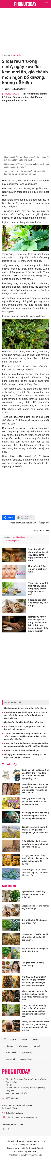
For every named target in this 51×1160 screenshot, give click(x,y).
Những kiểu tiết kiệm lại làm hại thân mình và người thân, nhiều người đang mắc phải (35, 995)
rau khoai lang (19, 537)
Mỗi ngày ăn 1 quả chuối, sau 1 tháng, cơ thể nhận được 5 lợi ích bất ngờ (25, 755)
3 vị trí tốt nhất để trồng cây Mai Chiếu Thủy (35, 921)
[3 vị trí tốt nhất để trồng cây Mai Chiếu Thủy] (11, 925)
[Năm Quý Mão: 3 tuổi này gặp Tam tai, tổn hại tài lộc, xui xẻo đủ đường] (11, 803)
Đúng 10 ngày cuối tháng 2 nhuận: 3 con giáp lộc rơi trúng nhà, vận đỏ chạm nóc (35, 830)
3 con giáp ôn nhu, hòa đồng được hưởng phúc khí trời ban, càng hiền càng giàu (35, 815)
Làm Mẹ (35, 1040)
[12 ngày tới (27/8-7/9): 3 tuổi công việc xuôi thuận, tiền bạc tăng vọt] (11, 939)
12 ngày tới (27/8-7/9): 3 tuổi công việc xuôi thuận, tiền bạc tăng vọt (35, 937)
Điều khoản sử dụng (17, 1155)
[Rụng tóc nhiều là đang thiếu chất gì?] (11, 967)
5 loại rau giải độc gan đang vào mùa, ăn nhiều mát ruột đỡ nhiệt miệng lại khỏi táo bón (26, 158)
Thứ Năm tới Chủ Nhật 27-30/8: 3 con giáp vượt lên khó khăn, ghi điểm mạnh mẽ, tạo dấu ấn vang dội (34, 981)
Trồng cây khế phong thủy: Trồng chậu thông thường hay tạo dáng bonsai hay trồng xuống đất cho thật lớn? (34, 1011)
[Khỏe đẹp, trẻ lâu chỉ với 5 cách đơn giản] (14, 572)
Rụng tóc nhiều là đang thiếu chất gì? (21, 750)
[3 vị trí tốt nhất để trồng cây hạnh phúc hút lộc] (11, 953)
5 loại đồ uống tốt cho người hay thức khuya (38, 603)
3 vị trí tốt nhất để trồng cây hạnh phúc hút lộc (35, 949)
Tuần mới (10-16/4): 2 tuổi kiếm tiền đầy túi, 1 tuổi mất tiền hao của (35, 872)
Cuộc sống (27, 1053)
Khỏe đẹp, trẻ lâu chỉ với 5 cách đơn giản (37, 569)
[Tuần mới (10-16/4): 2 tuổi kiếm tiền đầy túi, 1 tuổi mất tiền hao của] (11, 874)
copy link (45, 523)
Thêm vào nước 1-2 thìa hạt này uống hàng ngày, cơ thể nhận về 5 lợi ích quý (38, 589)
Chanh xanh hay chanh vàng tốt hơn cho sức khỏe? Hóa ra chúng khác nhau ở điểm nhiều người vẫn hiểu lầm (25, 736)
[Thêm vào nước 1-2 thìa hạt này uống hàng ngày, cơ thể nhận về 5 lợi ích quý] (14, 589)
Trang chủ (6, 55)
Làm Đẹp (10, 1046)
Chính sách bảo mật (34, 1155)
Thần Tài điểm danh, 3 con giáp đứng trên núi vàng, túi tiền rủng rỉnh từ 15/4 (35, 844)
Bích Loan (44, 531)
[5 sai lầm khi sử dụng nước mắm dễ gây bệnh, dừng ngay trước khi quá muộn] (14, 555)
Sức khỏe (17, 55)
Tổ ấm (24, 1040)
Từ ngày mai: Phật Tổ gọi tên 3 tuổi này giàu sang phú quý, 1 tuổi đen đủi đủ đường (35, 859)
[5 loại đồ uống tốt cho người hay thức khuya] (14, 606)
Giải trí (36, 1046)
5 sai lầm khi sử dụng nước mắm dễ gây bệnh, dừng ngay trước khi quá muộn (38, 555)
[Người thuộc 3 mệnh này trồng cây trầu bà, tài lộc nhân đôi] (11, 896)
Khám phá (10, 1059)
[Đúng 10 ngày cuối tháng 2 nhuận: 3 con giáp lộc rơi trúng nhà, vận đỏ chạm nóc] (11, 832)
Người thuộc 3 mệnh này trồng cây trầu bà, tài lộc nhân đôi (33, 894)
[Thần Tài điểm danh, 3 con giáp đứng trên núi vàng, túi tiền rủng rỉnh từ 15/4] (11, 846)
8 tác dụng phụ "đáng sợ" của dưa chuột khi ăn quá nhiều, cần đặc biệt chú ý (26, 165)
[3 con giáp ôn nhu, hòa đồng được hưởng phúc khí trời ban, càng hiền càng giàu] (11, 817)
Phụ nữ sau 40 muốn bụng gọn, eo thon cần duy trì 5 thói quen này (24, 727)
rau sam (30, 537)
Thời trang (11, 1053)
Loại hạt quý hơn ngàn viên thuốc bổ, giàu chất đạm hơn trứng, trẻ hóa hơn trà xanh (24, 172)
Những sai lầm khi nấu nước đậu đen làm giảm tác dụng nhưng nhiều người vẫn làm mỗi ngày (26, 744)
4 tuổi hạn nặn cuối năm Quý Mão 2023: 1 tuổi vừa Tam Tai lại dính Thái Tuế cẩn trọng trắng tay (35, 774)
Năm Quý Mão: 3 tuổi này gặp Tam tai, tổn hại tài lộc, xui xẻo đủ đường (34, 801)
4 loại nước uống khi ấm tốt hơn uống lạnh (24, 722)
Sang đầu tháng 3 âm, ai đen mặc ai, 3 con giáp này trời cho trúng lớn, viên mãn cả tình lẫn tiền (35, 788)
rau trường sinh (12, 541)
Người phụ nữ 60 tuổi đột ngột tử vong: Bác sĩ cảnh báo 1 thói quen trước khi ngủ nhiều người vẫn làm (38, 624)
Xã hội (13, 1040)
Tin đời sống (26, 1059)
